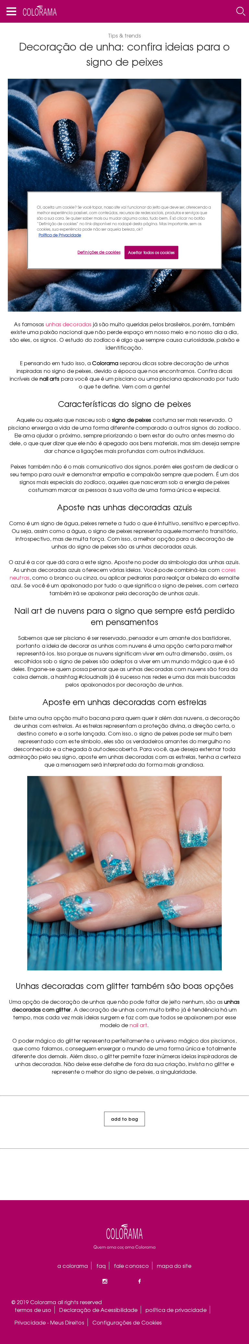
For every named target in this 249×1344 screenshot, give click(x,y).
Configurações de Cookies (127, 1322)
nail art (139, 1025)
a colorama (72, 1265)
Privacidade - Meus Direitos (49, 1322)
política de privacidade (176, 1310)
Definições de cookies (98, 251)
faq (101, 1265)
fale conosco (131, 1265)
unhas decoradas (69, 324)
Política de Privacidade (60, 234)
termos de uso (33, 1310)
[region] (124, 230)
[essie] (124, 1236)
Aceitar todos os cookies (151, 252)
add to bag (124, 1118)
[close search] (241, 11)
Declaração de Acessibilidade (98, 1310)
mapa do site (174, 1265)
